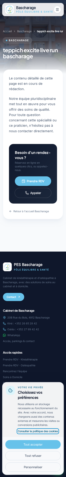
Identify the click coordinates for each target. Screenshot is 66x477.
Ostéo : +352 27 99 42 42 (23, 329)
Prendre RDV (35, 181)
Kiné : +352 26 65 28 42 (22, 323)
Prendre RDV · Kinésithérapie (20, 359)
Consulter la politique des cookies (38, 431)
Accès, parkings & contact (19, 341)
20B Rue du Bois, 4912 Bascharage (28, 317)
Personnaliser (33, 467)
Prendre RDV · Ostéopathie (19, 365)
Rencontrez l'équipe (15, 371)
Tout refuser (33, 456)
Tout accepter (33, 444)
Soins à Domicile (12, 377)
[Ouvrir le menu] (57, 9)
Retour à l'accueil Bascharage (31, 211)
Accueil (7, 31)
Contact (11, 296)
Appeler (35, 193)
